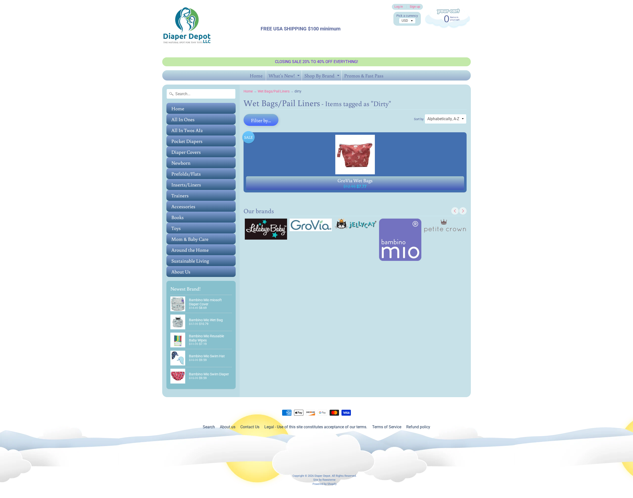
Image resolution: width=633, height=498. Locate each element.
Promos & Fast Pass (364, 75)
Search (209, 427)
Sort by (419, 119)
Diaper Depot (322, 475)
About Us (180, 271)
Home (256, 75)
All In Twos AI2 (187, 130)
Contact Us (249, 427)
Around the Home (190, 250)
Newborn (180, 162)
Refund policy (418, 427)
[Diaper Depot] (187, 28)
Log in (398, 6)
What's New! (285, 76)
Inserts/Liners (186, 184)
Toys (176, 228)
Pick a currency (407, 16)
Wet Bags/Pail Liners (274, 91)
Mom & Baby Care (189, 239)
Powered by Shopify (325, 484)
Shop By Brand (322, 76)
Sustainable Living (190, 260)
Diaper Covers (186, 152)
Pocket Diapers (187, 141)
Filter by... (261, 120)
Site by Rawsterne (324, 479)
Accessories (183, 206)
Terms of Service (386, 427)
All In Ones (183, 119)
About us (227, 427)
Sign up (415, 6)
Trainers (180, 195)
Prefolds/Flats (186, 173)
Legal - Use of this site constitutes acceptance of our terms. (315, 427)
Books (177, 217)
